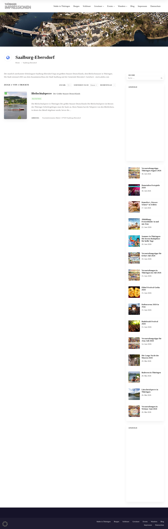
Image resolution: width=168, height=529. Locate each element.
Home (17, 63)
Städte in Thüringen (61, 6)
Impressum (142, 6)
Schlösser (87, 6)
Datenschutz (155, 6)
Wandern (121, 6)
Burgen (76, 6)
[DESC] (114, 85)
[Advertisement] (145, 124)
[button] (5, 524)
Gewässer (98, 6)
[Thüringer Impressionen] (19, 6)
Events (110, 6)
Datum (92, 85)
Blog (132, 6)
